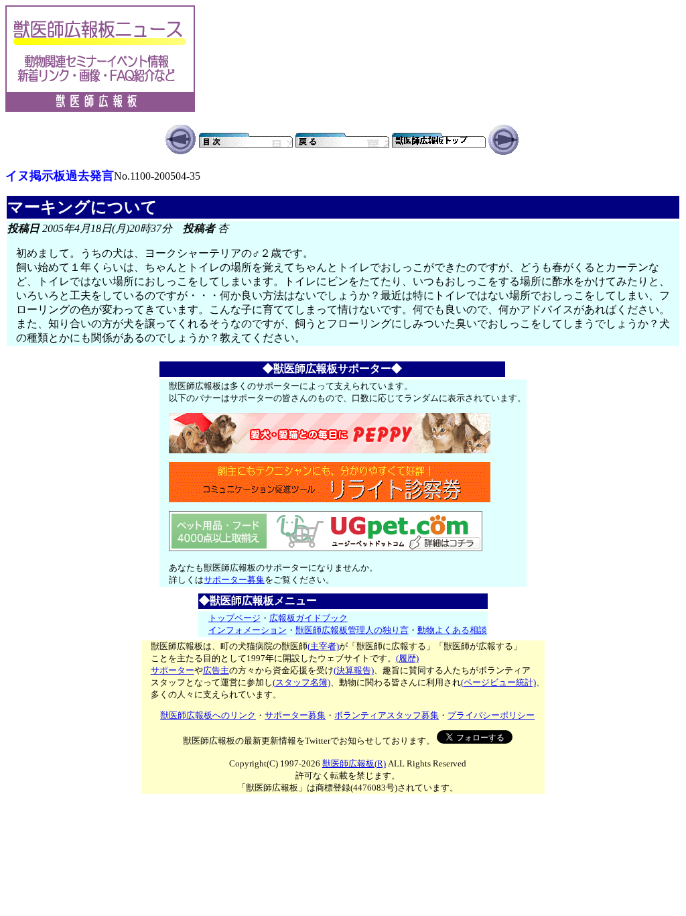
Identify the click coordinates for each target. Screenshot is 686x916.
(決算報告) (354, 670)
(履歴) (407, 658)
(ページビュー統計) (498, 682)
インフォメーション (247, 630)
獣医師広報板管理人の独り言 (352, 630)
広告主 (216, 670)
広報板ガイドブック (308, 618)
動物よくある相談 (452, 630)
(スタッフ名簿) (301, 682)
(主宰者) (323, 646)
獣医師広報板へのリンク (208, 715)
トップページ (234, 618)
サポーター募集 (234, 580)
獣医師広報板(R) (354, 763)
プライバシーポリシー (491, 715)
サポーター (172, 670)
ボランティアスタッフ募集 (386, 715)
